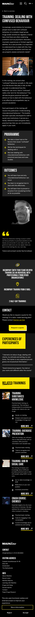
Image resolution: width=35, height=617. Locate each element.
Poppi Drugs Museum (9, 592)
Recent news (6, 578)
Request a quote (17, 328)
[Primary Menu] (21, 3)
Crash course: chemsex (19, 500)
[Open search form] (25, 3)
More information (17, 607)
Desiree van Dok (19, 320)
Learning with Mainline (9, 583)
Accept (25, 613)
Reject (9, 613)
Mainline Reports (7, 580)
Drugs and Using (7, 585)
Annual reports (7, 587)
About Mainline (7, 576)
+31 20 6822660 (18, 553)
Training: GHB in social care (20, 462)
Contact (4, 590)
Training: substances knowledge (18, 396)
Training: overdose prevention (22, 432)
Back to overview (9, 11)
